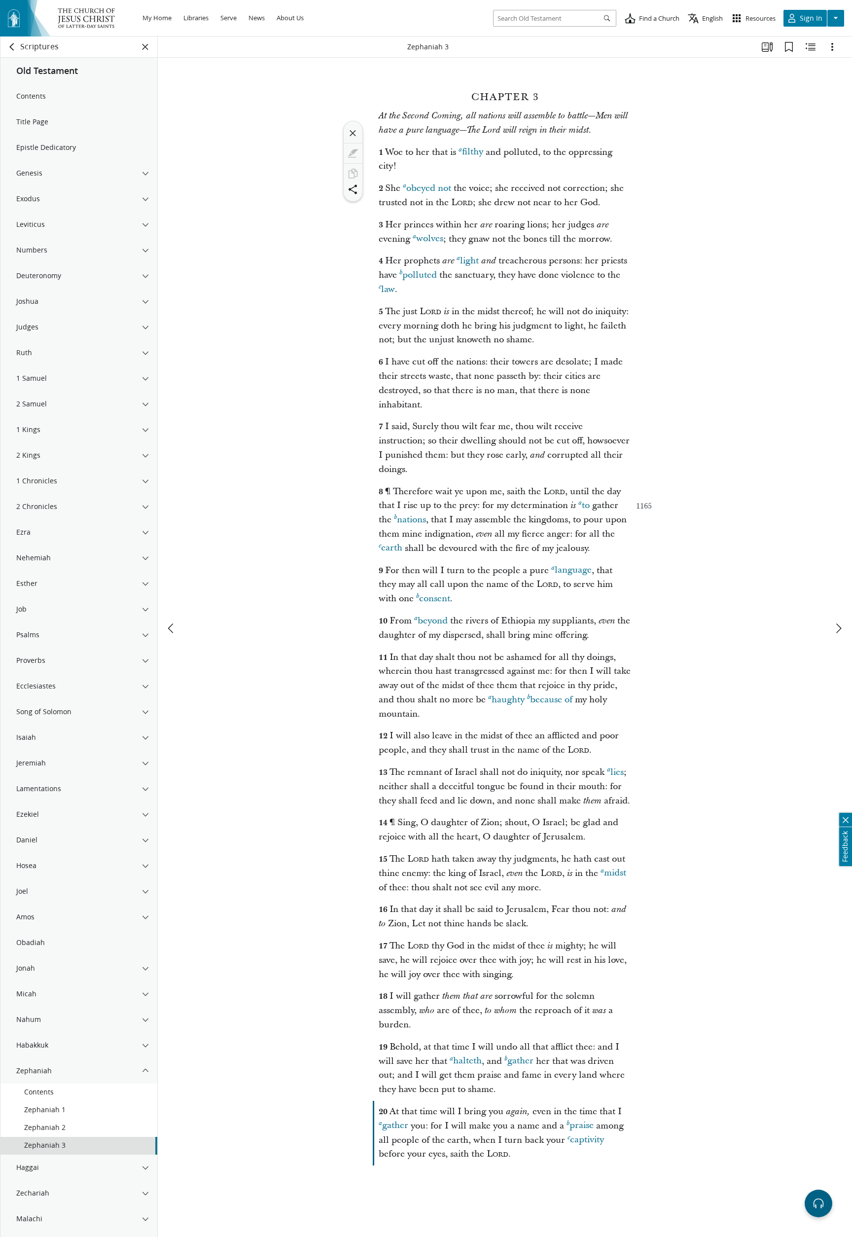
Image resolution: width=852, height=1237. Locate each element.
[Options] (832, 47)
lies (617, 772)
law (388, 289)
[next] (838, 628)
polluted (419, 275)
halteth (467, 1061)
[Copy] (353, 174)
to (586, 505)
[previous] (171, 628)
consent (434, 598)
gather (520, 1061)
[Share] (353, 189)
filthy (472, 152)
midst (615, 873)
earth (391, 548)
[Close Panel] (145, 47)
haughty (508, 699)
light (469, 261)
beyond (433, 621)
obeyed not (428, 188)
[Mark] (353, 153)
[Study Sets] (767, 47)
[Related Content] (810, 47)
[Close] (353, 133)
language (573, 570)
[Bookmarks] (789, 47)
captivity (587, 1140)
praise (581, 1126)
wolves (429, 239)
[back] (12, 47)
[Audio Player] (818, 1203)
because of (551, 699)
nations (411, 519)
